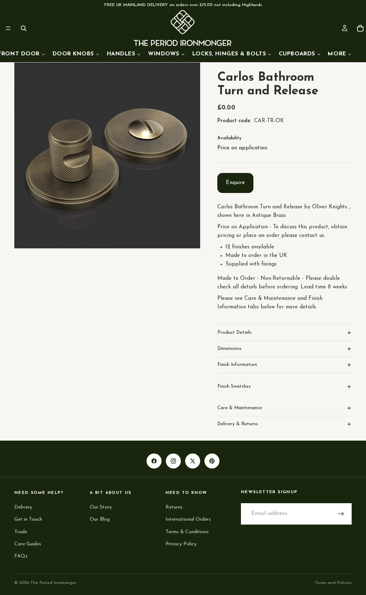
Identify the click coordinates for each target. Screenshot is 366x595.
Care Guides (27, 543)
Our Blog (100, 519)
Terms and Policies (333, 583)
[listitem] (339, 54)
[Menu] (8, 28)
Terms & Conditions (187, 531)
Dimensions (229, 348)
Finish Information (237, 364)
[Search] (23, 28)
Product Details (234, 332)
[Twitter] (192, 461)
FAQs (21, 556)
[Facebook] (154, 461)
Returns (174, 507)
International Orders (188, 519)
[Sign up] (340, 513)
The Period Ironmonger (53, 583)
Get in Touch (28, 519)
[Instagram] (173, 461)
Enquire (235, 182)
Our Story (101, 507)
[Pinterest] (212, 461)
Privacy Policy (181, 543)
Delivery (23, 507)
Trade (20, 531)
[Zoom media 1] (107, 155)
